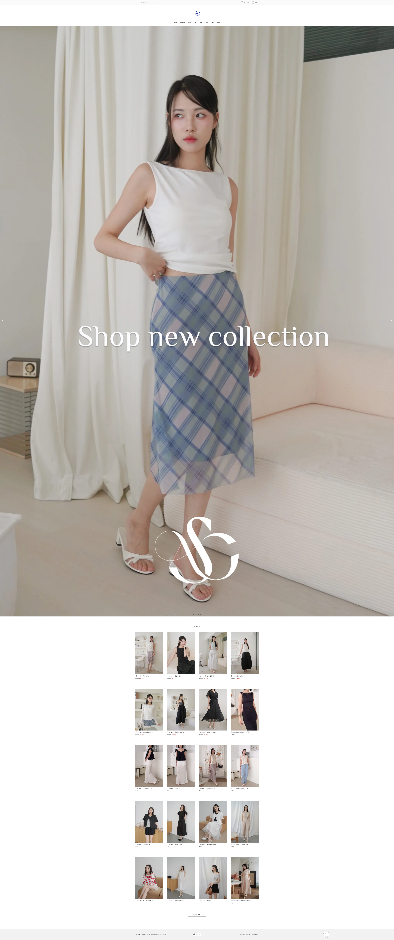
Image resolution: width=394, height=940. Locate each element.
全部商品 (182, 22)
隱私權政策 (163, 934)
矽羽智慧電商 (255, 934)
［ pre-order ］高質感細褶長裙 (207, 788)
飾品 (218, 22)
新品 (175, 22)
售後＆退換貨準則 (154, 934)
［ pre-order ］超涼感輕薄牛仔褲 (239, 788)
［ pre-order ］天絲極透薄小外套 (144, 732)
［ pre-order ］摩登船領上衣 (174, 676)
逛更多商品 (197, 915)
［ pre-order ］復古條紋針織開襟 (144, 900)
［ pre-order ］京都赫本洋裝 (174, 844)
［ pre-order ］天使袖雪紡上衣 (175, 788)
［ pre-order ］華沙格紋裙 (142, 676)
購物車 (256, 2)
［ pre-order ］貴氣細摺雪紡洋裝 (207, 732)
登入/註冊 (246, 2)
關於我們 (138, 934)
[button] (193, 614)
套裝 (212, 22)
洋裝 (189, 22)
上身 (195, 22)
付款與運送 (145, 934)
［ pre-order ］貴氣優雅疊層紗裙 (207, 844)
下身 (201, 22)
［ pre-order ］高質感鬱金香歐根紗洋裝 (241, 900)
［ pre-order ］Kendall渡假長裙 (143, 788)
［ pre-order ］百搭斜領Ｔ (205, 900)
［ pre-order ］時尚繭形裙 (237, 676)
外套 (207, 22)
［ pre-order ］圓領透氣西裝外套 (144, 844)
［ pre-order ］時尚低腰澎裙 (206, 676)
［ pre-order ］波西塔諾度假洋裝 (175, 900)
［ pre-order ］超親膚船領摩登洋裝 (240, 732)
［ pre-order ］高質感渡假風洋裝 (175, 732)
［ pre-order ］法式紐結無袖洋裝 (239, 844)
